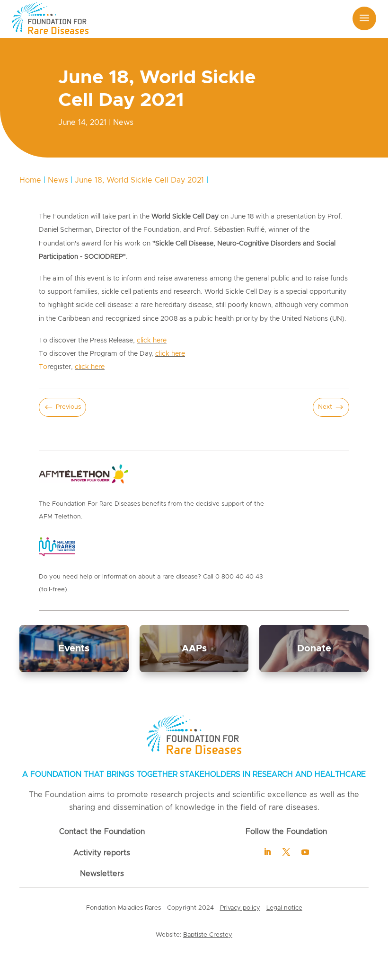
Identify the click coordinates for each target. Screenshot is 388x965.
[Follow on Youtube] (305, 852)
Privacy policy (240, 908)
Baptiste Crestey (207, 935)
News (123, 122)
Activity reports (101, 853)
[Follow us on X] (286, 852)
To (43, 367)
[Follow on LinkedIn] (267, 852)
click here (152, 340)
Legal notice (284, 908)
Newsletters (102, 873)
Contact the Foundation (102, 831)
